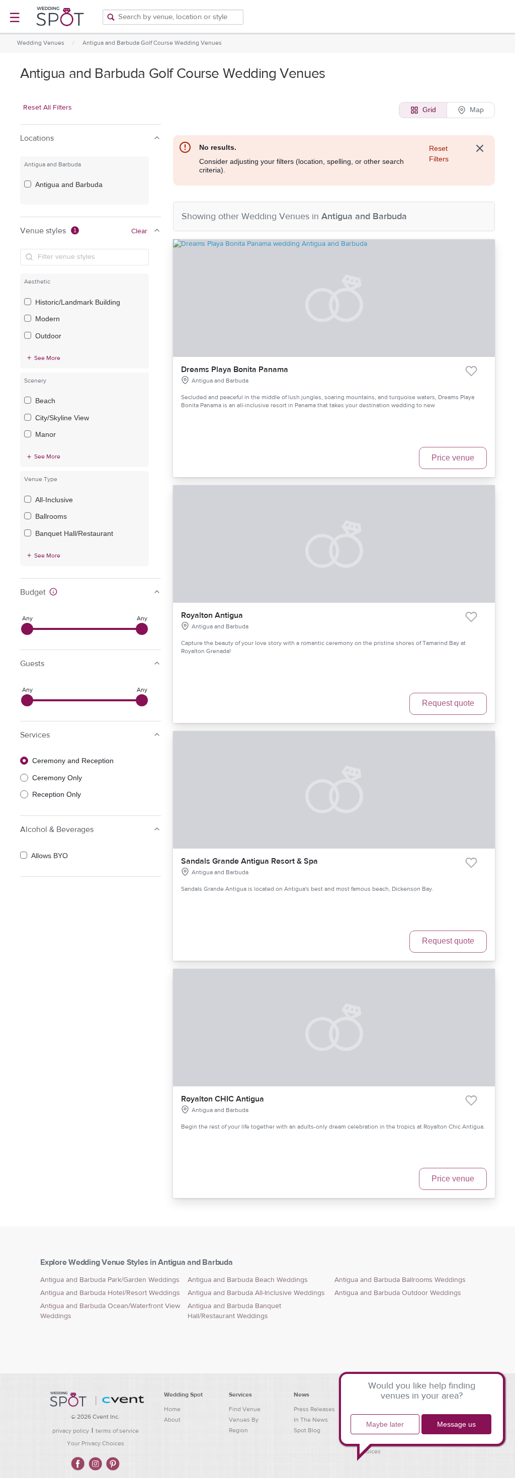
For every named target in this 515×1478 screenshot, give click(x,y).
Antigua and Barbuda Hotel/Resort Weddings (110, 1293)
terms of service (117, 1431)
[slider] (27, 629)
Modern (47, 319)
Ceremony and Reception (73, 761)
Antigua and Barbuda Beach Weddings (248, 1279)
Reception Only (56, 794)
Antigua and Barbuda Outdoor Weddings (397, 1293)
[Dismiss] (480, 148)
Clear (139, 231)
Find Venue (245, 1409)
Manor (45, 434)
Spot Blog (307, 1430)
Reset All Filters (47, 107)
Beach (45, 401)
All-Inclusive (54, 500)
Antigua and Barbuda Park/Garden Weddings (110, 1279)
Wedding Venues (40, 43)
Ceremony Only (57, 778)
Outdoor (48, 336)
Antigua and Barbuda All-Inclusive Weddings (256, 1293)
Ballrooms (51, 516)
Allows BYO (49, 856)
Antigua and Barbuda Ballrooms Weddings (400, 1279)
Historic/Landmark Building (77, 302)
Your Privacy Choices (95, 1443)
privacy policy (70, 1431)
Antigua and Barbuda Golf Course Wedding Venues (152, 43)
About (172, 1420)
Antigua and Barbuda (69, 184)
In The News (311, 1420)
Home (172, 1409)
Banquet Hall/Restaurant (74, 533)
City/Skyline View (62, 418)
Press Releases (314, 1409)
